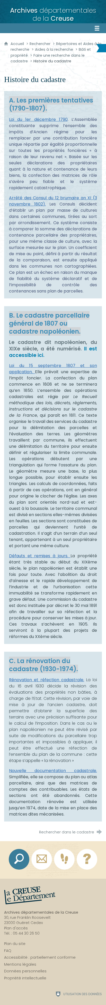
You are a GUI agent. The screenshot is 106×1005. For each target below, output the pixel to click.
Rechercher (40, 43)
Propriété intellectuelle (25, 978)
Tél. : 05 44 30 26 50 (22, 933)
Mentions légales (20, 964)
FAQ (7, 950)
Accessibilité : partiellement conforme (40, 957)
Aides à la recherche (54, 49)
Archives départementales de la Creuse (41, 912)
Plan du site (14, 943)
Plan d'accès (16, 928)
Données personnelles (25, 971)
